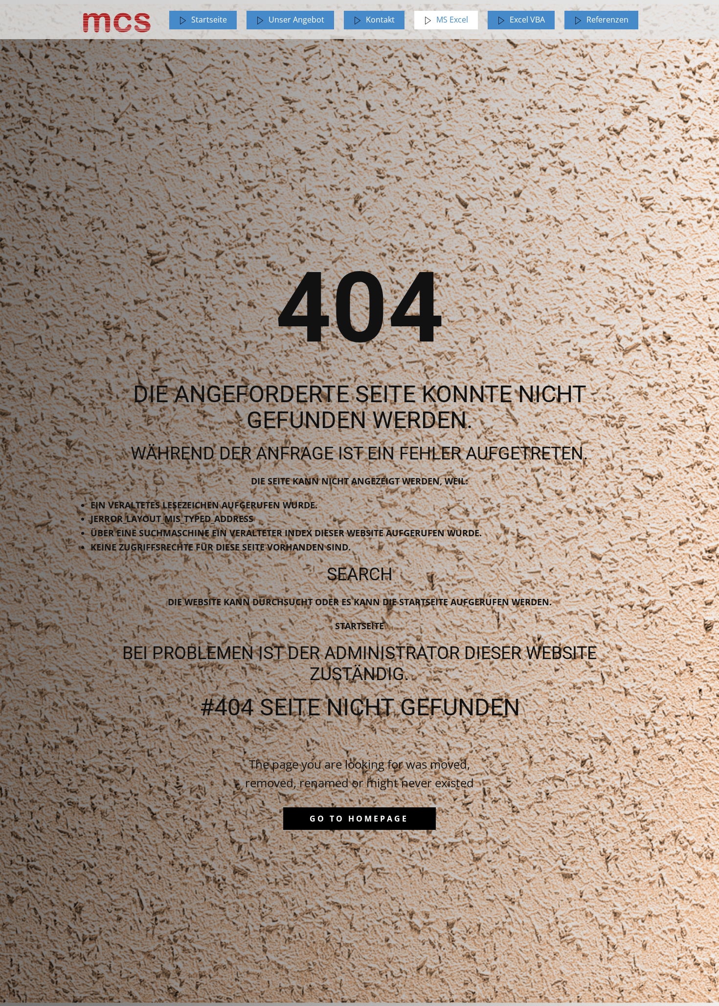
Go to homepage (359, 818)
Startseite (359, 626)
